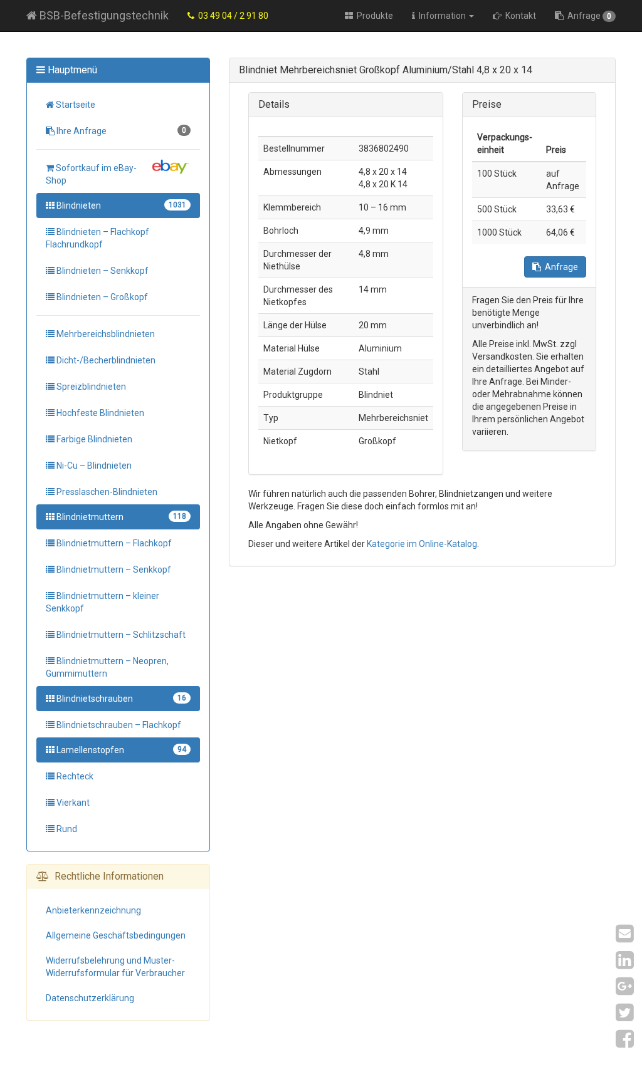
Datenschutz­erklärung (90, 998)
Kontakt (519, 16)
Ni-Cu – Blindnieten (93, 465)
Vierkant (72, 803)
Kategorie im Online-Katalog (422, 544)
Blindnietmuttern (120, 517)
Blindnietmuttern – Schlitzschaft (120, 635)
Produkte (373, 16)
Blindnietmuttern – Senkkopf (113, 570)
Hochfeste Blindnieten (99, 413)
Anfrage (587, 16)
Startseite (74, 105)
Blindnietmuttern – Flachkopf (113, 543)
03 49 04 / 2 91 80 (231, 16)
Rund (66, 829)
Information (441, 16)
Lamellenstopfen (120, 750)
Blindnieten (120, 205)
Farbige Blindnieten (93, 439)
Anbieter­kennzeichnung (93, 910)
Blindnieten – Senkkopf (102, 271)
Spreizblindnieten (90, 387)
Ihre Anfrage (120, 131)
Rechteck (74, 776)
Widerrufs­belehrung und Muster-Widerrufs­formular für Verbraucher (115, 966)
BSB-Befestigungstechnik (103, 15)
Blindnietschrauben (120, 699)
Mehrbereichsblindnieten (105, 334)
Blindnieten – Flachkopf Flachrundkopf (97, 238)
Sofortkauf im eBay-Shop (91, 174)
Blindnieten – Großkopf (101, 297)
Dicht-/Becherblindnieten (105, 360)
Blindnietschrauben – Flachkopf (118, 725)
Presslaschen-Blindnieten (106, 492)
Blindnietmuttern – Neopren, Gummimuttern (107, 667)
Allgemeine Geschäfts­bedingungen (116, 935)
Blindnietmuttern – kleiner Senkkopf (102, 602)
